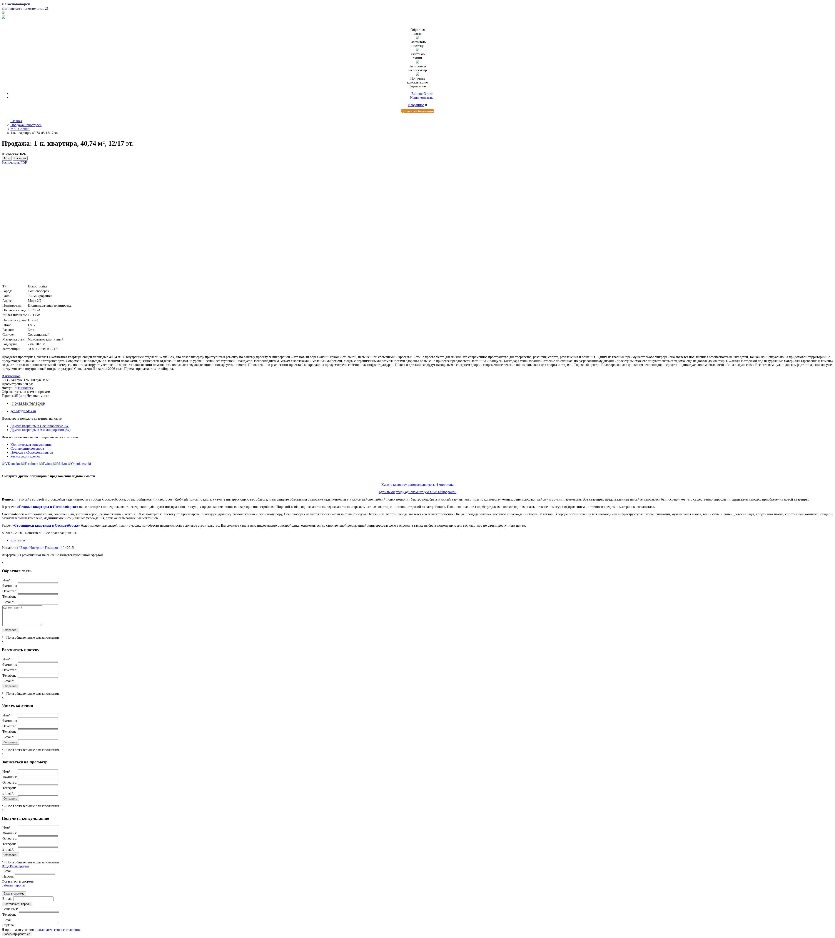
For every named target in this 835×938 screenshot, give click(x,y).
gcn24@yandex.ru (23, 411)
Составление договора (27, 448)
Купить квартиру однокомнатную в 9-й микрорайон (417, 492)
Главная (16, 121)
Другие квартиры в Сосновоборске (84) (39, 426)
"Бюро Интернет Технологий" (41, 547)
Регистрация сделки (25, 456)
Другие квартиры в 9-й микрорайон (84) (40, 430)
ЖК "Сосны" (20, 129)
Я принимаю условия (41, 929)
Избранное (416, 105)
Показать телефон (28, 403)
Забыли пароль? (13, 885)
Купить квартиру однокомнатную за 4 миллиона (417, 484)
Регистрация (19, 866)
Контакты (17, 540)
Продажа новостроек (26, 125)
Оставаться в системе (17, 881)
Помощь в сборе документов (31, 452)
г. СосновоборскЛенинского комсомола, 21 (25, 6)
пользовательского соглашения (57, 929)
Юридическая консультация (31, 444)
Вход (6, 866)
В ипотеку (25, 388)
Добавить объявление (417, 111)
